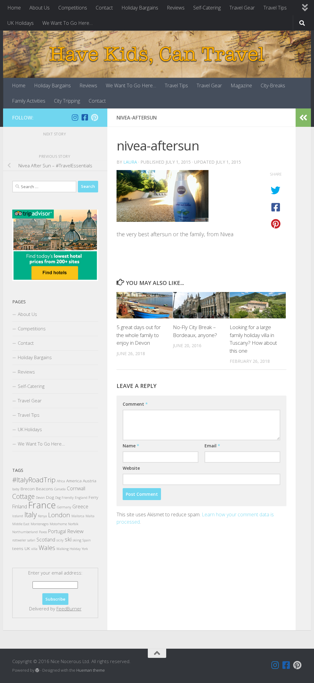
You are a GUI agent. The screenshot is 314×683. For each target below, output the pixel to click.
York (85, 549)
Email (212, 446)
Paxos (43, 532)
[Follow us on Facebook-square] (84, 117)
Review (75, 531)
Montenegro (39, 524)
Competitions (72, 7)
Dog (50, 497)
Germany (64, 507)
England (81, 497)
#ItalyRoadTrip (34, 479)
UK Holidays (20, 23)
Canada (60, 489)
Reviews (176, 7)
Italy (30, 514)
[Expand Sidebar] (303, 117)
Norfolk (73, 524)
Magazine (241, 85)
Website (131, 468)
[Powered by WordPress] (37, 670)
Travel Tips (275, 7)
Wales (47, 547)
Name (131, 446)
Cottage (23, 496)
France (42, 505)
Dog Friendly (64, 497)
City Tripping (67, 100)
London (59, 514)
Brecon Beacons (37, 488)
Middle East (20, 524)
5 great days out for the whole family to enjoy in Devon (139, 335)
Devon (40, 497)
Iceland (17, 516)
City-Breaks (273, 85)
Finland (19, 506)
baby (15, 489)
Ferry (93, 497)
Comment (135, 404)
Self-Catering (207, 7)
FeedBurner (69, 608)
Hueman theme (90, 670)
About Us (39, 7)
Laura (130, 162)
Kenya (42, 516)
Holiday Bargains (139, 7)
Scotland (45, 539)
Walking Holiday (68, 549)
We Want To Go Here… (67, 23)
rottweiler (19, 540)
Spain (86, 540)
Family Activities (28, 100)
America (74, 481)
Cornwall (76, 488)
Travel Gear (242, 7)
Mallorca (77, 516)
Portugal (57, 531)
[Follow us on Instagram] (74, 117)
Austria (89, 481)
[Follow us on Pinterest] (94, 117)
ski (68, 539)
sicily (59, 540)
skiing (77, 540)
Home (14, 7)
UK (27, 548)
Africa (61, 481)
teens (17, 548)
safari (31, 540)
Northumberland (25, 532)
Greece (80, 506)
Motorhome (58, 524)
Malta (90, 516)
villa (34, 549)
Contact (104, 7)
